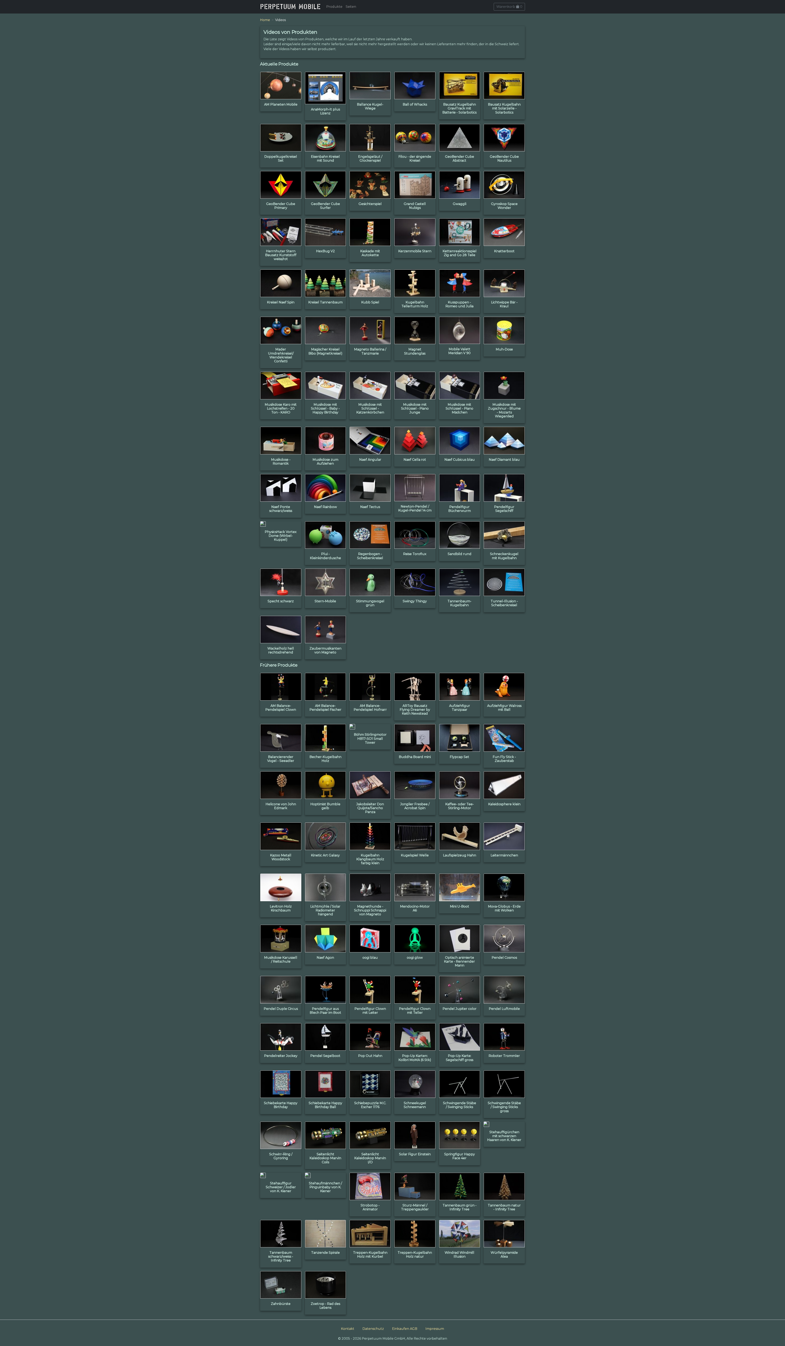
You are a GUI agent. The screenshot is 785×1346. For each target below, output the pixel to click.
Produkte (334, 7)
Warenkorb (509, 7)
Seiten (351, 7)
